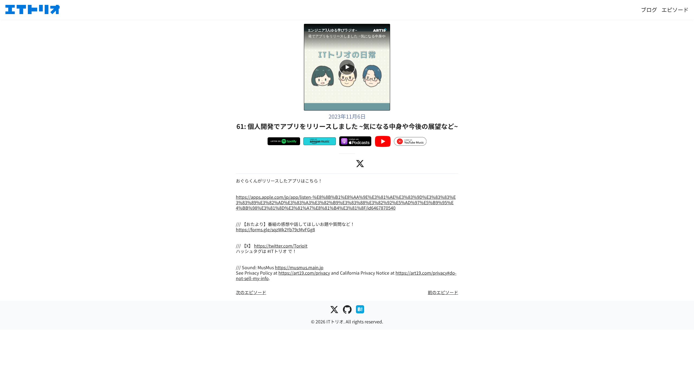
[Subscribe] (324, 45)
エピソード (675, 10)
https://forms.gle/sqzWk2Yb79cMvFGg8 (275, 229)
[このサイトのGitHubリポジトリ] (347, 310)
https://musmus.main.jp (299, 267)
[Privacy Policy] (364, 45)
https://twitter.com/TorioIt (280, 245)
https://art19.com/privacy (304, 272)
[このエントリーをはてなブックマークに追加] (360, 310)
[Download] (337, 45)
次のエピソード (251, 292)
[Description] (351, 45)
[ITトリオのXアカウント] (334, 310)
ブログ (649, 10)
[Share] (311, 45)
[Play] (347, 67)
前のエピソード (443, 292)
